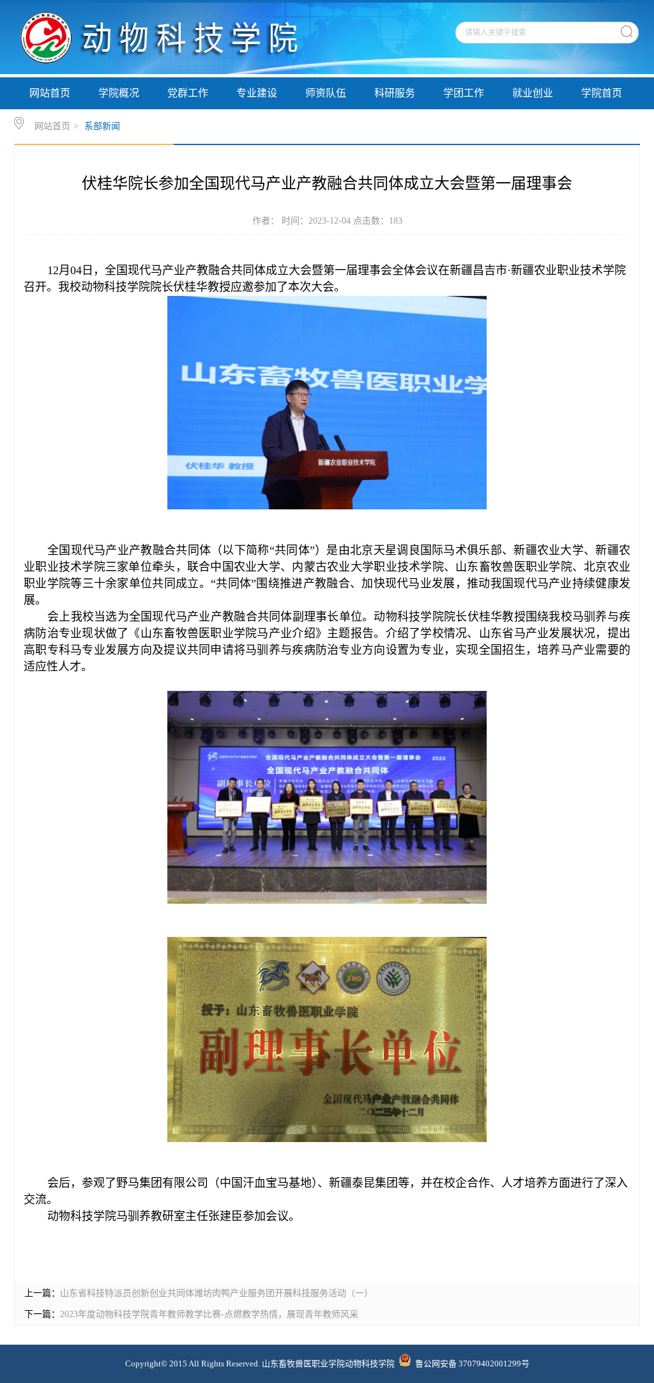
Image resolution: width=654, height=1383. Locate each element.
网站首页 (49, 93)
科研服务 (394, 93)
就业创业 (532, 93)
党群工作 (187, 93)
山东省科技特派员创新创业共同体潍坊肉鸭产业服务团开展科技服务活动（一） (216, 1293)
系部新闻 (102, 126)
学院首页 (601, 93)
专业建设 (256, 93)
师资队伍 (325, 93)
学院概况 (118, 93)
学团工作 (463, 93)
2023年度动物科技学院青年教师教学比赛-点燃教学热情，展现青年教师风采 (209, 1314)
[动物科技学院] (178, 71)
